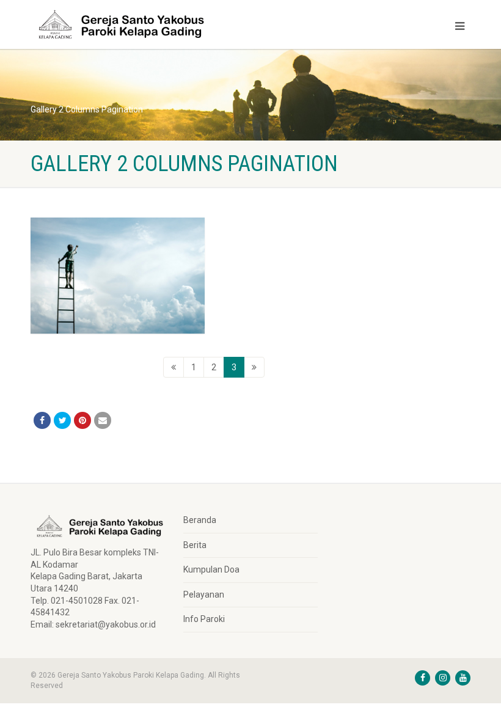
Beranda (199, 520)
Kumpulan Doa (211, 569)
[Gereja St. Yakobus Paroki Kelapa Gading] (136, 24)
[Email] (102, 420)
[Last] (254, 367)
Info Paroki (204, 619)
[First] (173, 367)
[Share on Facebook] (42, 420)
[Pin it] (82, 420)
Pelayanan (203, 594)
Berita (195, 545)
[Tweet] (62, 420)
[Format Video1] (118, 276)
